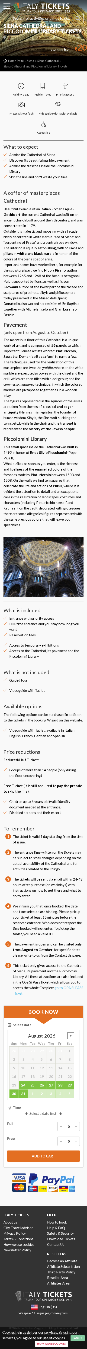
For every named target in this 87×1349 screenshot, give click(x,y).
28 (60, 1085)
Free (11, 1139)
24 (23, 1085)
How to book (57, 1222)
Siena (30, 61)
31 (23, 1093)
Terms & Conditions (18, 1239)
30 (14, 1093)
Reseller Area (57, 1277)
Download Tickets (62, 29)
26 (42, 1085)
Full (10, 1124)
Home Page (16, 61)
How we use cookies (18, 1244)
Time (16, 1107)
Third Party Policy (61, 1272)
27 (51, 1085)
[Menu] (6, 6)
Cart (81, 29)
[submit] (43, 1156)
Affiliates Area (58, 1283)
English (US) (39, 29)
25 (32, 1085)
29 (70, 1085)
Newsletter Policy (17, 1250)
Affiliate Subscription (63, 1266)
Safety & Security (60, 1233)
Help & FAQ (56, 1228)
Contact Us (55, 1244)
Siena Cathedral (48, 61)
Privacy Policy (14, 1233)
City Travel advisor (18, 1228)
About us (10, 1222)
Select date (22, 1025)
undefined (70, 1035)
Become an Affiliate (62, 1261)
